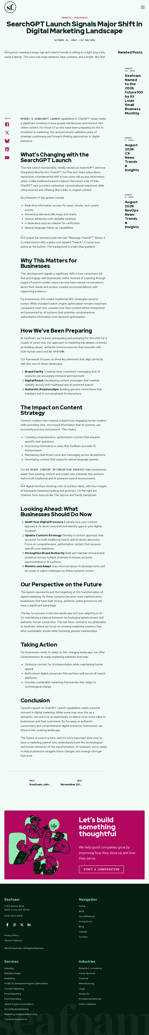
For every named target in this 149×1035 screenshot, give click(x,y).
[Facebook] (7, 124)
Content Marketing (14, 988)
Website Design (12, 973)
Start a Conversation (101, 869)
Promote (66, 17)
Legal (82, 988)
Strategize (81, 17)
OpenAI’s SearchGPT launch (40, 118)
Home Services (87, 973)
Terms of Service (13, 940)
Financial (83, 978)
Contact (83, 936)
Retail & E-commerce (90, 968)
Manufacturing (86, 983)
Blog (81, 926)
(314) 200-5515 (13, 915)
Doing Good (85, 921)
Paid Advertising (12, 998)
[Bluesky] (7, 141)
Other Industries (87, 1004)
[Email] (7, 157)
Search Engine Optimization (19, 1004)
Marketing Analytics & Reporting (20, 1014)
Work (81, 911)
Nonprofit (84, 993)
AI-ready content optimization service (55, 469)
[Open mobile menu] (143, 7)
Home (82, 906)
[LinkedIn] (7, 149)
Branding (9, 968)
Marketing (9, 978)
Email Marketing (12, 993)
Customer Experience (15, 1019)
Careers (83, 931)
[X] (7, 132)
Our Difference (87, 916)
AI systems (57, 351)
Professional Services (90, 998)
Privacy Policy (11, 935)
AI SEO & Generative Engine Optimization (26, 983)
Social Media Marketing (16, 1009)
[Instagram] (14, 925)
